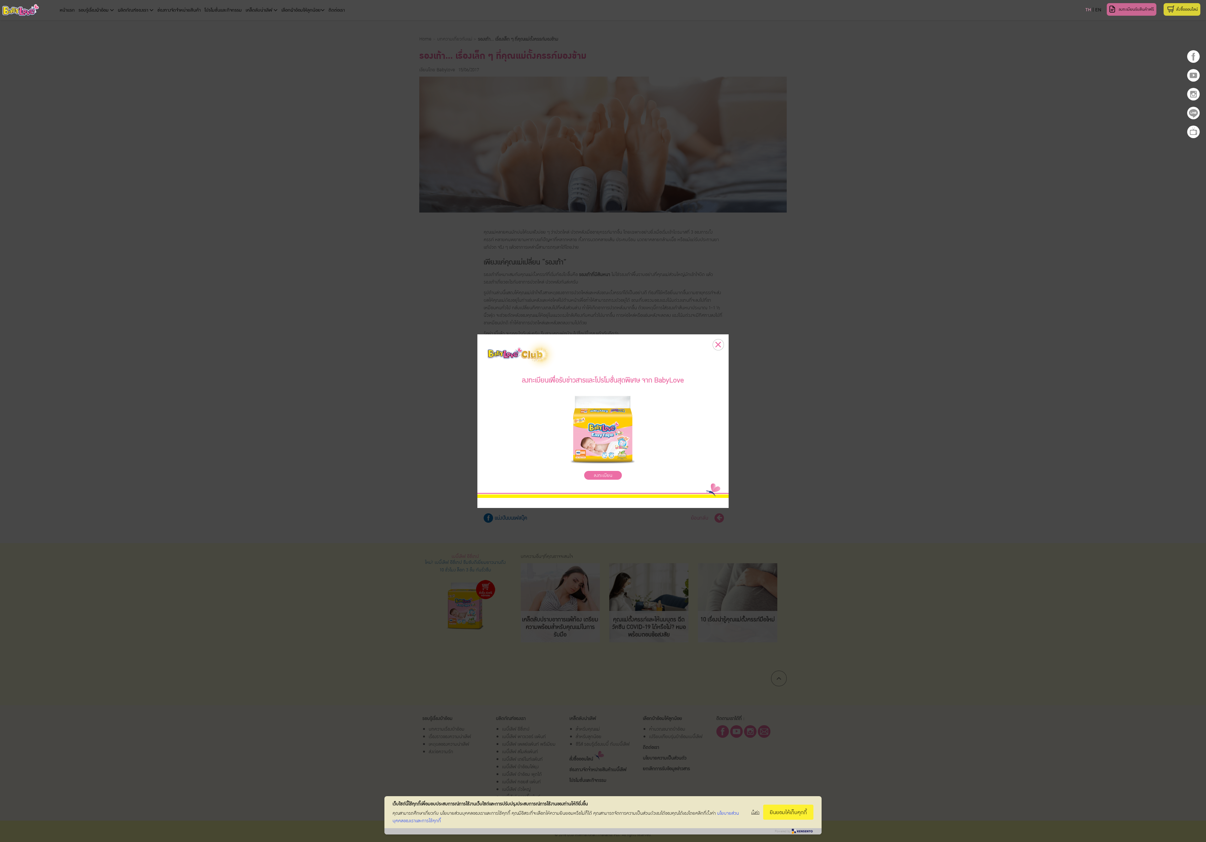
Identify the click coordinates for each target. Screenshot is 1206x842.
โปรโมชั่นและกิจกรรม (223, 10)
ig (1193, 94)
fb (1193, 56)
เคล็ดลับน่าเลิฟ (260, 10)
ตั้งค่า (755, 812)
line (1193, 113)
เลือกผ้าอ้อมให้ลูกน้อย (301, 10)
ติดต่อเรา (337, 10)
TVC (1193, 132)
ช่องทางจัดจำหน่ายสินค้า (179, 10)
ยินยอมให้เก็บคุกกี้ (788, 812)
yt (1193, 75)
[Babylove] (60, 11)
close (718, 344)
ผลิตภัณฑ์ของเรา (133, 10)
